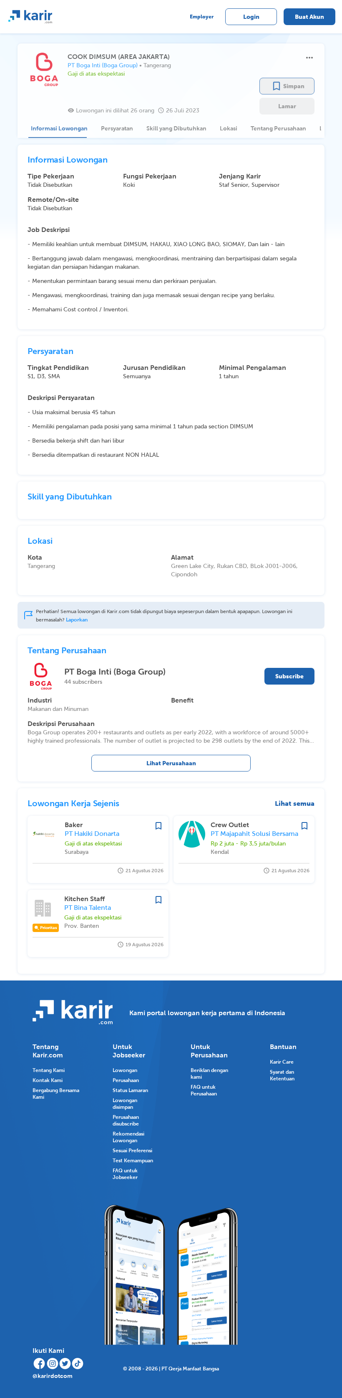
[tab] (57, 128)
